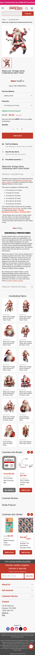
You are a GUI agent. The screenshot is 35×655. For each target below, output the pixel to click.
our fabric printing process (14, 280)
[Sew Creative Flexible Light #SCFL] (25, 474)
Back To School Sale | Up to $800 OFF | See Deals (17, 2)
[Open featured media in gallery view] (29, 29)
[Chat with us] (26, 8)
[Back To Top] (32, 652)
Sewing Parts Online (13, 208)
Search (28, 13)
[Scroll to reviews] (17, 77)
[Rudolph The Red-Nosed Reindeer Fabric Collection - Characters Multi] (25, 537)
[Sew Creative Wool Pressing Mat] (9, 474)
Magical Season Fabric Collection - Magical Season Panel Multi (9, 544)
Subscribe (29, 576)
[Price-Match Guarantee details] (22, 160)
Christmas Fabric (14, 19)
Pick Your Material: (8, 91)
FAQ (3, 615)
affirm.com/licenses (5, 648)
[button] (3, 8)
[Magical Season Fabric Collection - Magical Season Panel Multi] (9, 537)
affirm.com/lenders (26, 642)
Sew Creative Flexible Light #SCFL (24, 482)
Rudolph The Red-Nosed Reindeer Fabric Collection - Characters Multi (25, 547)
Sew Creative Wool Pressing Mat (8, 480)
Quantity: (5, 125)
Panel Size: (5, 101)
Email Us (5, 613)
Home (4, 19)
